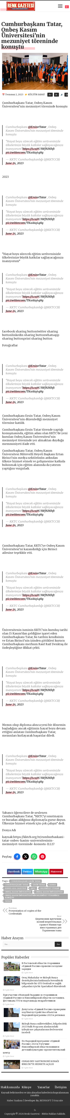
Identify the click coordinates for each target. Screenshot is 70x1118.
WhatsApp (41, 871)
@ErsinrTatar (37, 127)
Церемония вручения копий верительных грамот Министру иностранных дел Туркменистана (48, 923)
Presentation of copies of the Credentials (25, 911)
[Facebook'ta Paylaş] (17, 856)
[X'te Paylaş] (25, 856)
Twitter (27, 871)
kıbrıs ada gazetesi (15, 888)
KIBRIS (52, 885)
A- (56, 94)
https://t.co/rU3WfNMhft (38, 149)
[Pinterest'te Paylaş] (42, 856)
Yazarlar (43, 1087)
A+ (50, 94)
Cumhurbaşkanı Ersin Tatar (26, 881)
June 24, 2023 (14, 163)
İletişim (61, 1087)
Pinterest (56, 871)
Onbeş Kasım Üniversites (18, 892)
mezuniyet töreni (49, 888)
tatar (8, 901)
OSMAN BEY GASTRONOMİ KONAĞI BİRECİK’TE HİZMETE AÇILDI (40, 1063)
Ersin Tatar (39, 885)
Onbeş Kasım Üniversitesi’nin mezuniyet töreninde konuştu (32, 896)
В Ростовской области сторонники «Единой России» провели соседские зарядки (42, 966)
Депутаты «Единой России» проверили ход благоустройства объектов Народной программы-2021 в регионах (43, 1012)
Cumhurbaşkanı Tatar (16, 885)
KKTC (33, 888)
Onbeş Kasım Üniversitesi (49, 892)
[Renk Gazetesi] (21, 5)
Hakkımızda (9, 1087)
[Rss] (35, 1110)
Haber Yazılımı (14, 1100)
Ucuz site (58, 1100)
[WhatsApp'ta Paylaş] (34, 856)
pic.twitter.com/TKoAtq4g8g (24, 152)
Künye (26, 1087)
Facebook (14, 871)
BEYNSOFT (45, 1100)
